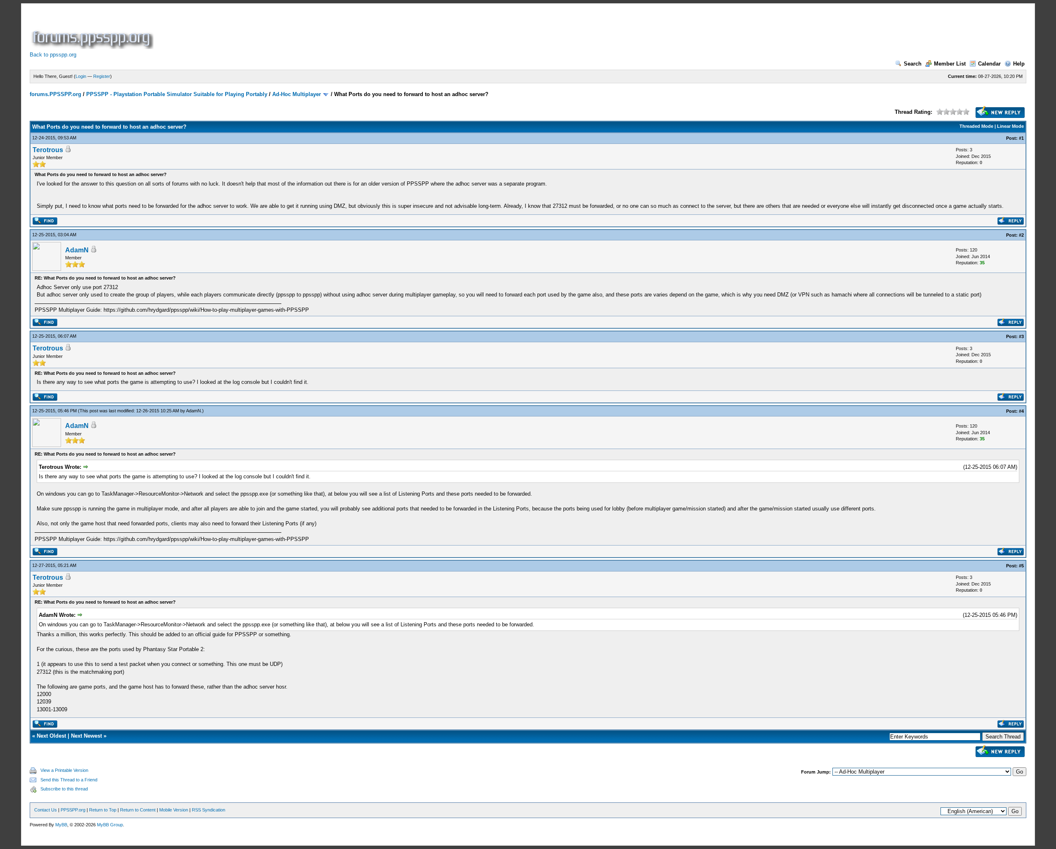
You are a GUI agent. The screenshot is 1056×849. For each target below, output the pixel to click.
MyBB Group (110, 824)
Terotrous (48, 149)
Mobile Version (173, 809)
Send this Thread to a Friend (68, 779)
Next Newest (86, 736)
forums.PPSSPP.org (55, 94)
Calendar (989, 64)
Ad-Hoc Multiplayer (296, 94)
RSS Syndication (208, 809)
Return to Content (138, 809)
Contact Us (45, 809)
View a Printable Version (64, 770)
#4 (1021, 411)
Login (80, 76)
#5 (1021, 565)
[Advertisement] (305, 30)
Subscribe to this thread (64, 788)
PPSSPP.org (73, 809)
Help (1019, 64)
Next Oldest (51, 736)
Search (913, 64)
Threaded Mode (976, 126)
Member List (950, 64)
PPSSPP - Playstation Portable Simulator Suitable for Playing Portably (176, 94)
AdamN (77, 250)
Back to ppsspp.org (53, 55)
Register (101, 76)
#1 (1021, 138)
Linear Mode (1010, 126)
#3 (1021, 336)
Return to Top (102, 809)
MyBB (61, 824)
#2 (1021, 235)
